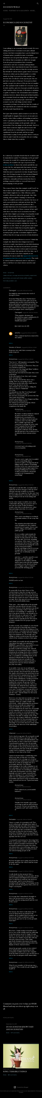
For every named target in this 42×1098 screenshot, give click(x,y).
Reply (11, 343)
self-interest (20, 278)
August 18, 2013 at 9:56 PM (23, 733)
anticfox (17, 333)
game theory (6, 278)
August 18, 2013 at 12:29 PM (29, 333)
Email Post (11, 272)
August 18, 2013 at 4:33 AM (25, 359)
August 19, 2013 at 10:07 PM (23, 513)
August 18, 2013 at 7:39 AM (23, 411)
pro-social (14, 278)
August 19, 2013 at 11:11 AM (25, 893)
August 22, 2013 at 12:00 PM (26, 962)
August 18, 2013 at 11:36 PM (24, 819)
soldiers (30, 278)
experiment (33, 275)
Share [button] (4, 272)
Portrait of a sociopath (19, 11)
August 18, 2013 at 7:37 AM (25, 577)
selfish (25, 278)
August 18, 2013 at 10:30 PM (24, 443)
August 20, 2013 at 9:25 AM (23, 800)
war (16, 281)
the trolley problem (8, 281)
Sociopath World (11, 7)
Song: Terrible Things (15, 1071)
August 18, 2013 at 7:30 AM (25, 485)
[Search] (38, 3)
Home (5, 11)
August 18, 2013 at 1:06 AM (30, 312)
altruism (9, 275)
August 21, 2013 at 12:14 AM (25, 927)
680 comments (12, 1075)
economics (21, 275)
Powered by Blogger (22, 1087)
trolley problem (8, 165)
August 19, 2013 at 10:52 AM (26, 871)
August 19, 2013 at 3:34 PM (25, 909)
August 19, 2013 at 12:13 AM (23, 786)
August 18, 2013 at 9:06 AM (25, 587)
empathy (27, 275)
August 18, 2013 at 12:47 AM (24, 290)
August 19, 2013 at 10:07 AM (26, 857)
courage (15, 275)
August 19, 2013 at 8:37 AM (23, 456)
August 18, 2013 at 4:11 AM (29, 347)
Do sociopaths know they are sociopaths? (19, 1028)
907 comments (15, 1032)
